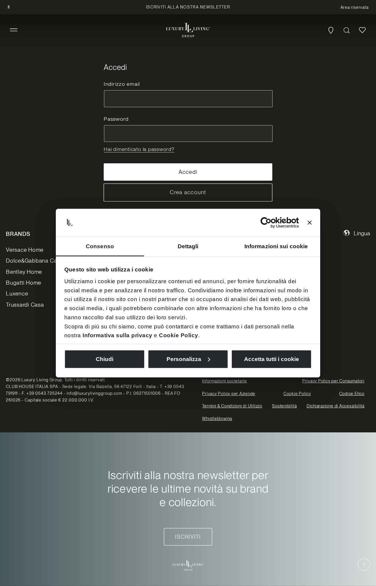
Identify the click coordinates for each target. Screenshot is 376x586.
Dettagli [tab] (188, 246)
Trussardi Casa (25, 304)
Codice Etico (352, 393)
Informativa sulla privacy (117, 335)
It (9, 7)
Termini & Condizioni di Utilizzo (232, 406)
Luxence (17, 293)
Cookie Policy (178, 335)
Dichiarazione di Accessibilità (336, 406)
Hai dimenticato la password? (139, 149)
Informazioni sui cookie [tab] (276, 246)
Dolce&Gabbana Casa (34, 260)
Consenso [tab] (100, 246)
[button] (14, 30)
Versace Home (24, 249)
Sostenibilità (284, 406)
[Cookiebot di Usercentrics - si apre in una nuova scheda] (273, 222)
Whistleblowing (217, 418)
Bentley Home (24, 271)
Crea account (188, 192)
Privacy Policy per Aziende (228, 393)
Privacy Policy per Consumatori (333, 381)
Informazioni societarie (224, 381)
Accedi (188, 172)
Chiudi (104, 359)
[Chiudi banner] (310, 223)
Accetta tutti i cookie (271, 359)
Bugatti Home (23, 282)
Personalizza (184, 359)
